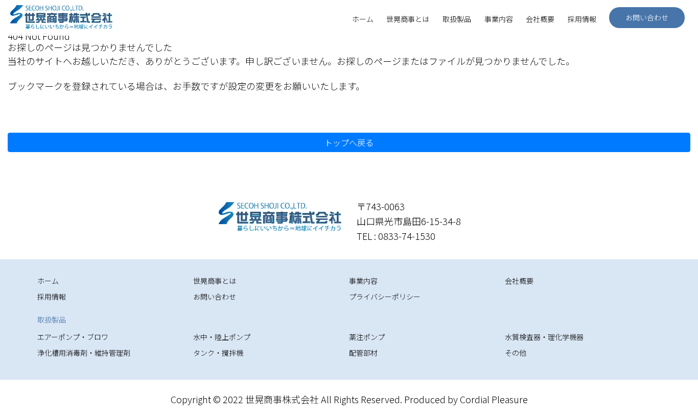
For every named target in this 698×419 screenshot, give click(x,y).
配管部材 (363, 353)
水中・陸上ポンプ (221, 337)
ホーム (363, 19)
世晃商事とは (407, 19)
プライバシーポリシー (385, 296)
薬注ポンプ (367, 337)
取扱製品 (457, 19)
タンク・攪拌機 (218, 353)
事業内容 (498, 19)
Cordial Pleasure (494, 399)
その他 (515, 353)
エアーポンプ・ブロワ (72, 337)
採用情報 (582, 19)
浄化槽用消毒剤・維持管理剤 (83, 353)
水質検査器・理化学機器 (544, 337)
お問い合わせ (646, 17)
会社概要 (540, 19)
